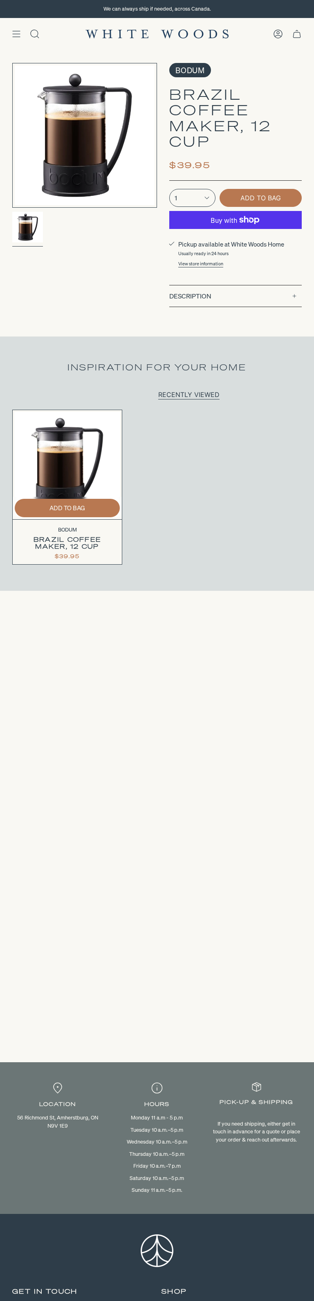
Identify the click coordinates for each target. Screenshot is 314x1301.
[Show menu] (16, 34)
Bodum (190, 70)
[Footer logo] (157, 1250)
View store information (200, 264)
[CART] (296, 34)
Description (190, 296)
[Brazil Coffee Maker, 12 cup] (67, 464)
